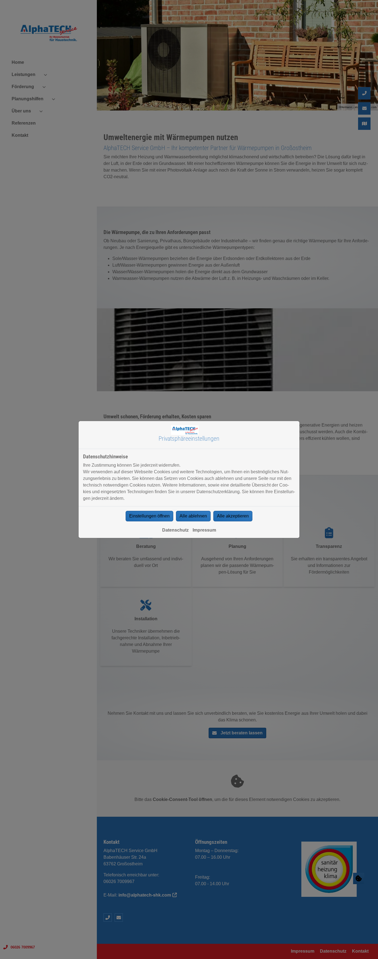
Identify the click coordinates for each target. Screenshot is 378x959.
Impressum (204, 530)
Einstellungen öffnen (149, 516)
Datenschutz (175, 530)
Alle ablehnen (193, 516)
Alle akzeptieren (233, 516)
